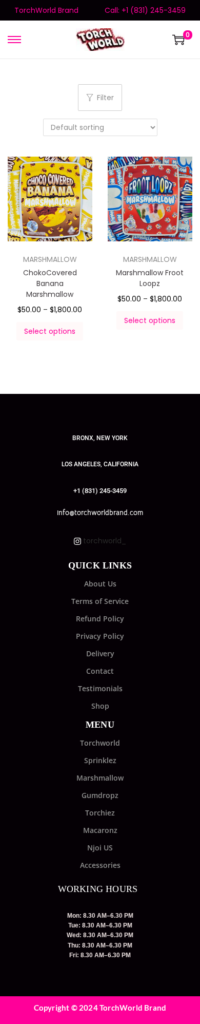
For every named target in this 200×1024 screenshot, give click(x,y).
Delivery (100, 653)
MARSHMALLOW (50, 259)
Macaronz (100, 830)
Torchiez (100, 813)
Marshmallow (100, 778)
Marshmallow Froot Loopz (150, 278)
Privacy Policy (100, 636)
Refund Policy (100, 618)
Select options (49, 331)
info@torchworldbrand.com (100, 512)
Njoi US (100, 847)
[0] (178, 39)
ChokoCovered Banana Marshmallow (50, 283)
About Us (100, 584)
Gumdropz (100, 795)
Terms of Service (100, 601)
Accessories (100, 865)
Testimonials (100, 688)
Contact (100, 671)
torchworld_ (103, 541)
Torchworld (100, 743)
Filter (105, 97)
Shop (100, 706)
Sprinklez (100, 760)
